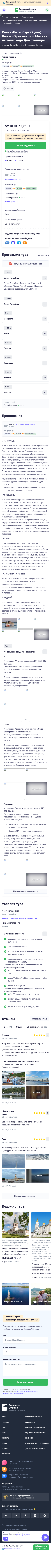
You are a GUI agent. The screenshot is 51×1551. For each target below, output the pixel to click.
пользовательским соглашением (14, 1393)
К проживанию (12, 179)
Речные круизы (28, 17)
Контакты (5, 1438)
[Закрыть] (44, 278)
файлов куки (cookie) (23, 1535)
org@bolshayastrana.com (20, 1489)
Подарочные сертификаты (35, 1433)
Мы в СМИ (29, 1438)
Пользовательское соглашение (14, 1525)
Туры (4, 1417)
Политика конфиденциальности (14, 1529)
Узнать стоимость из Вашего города (18, 918)
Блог (4, 1433)
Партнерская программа (35, 1427)
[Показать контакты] (47, 10)
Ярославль (30, 45)
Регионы (5, 1422)
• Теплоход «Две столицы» (24, 424)
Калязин (39, 45)
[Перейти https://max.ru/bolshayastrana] (13, 242)
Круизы (15, 17)
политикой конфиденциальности (27, 1391)
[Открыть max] (44, 1515)
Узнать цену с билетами (12, 1549)
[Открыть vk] (16, 1515)
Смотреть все (43, 255)
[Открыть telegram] (6, 1515)
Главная (5, 17)
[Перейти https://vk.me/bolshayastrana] (7, 242)
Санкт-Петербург (17, 45)
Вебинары (6, 1454)
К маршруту (10, 202)
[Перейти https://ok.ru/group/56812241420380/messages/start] (25, 242)
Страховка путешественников (37, 1443)
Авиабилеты (30, 1422)
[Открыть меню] (4, 10)
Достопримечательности (35, 1449)
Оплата (4, 1443)
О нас (4, 1427)
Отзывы (5, 1449)
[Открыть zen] (35, 1515)
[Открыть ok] (25, 1515)
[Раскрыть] (44, 304)
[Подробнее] (21, 53)
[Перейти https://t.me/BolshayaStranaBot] (19, 242)
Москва (5, 45)
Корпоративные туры (33, 1417)
